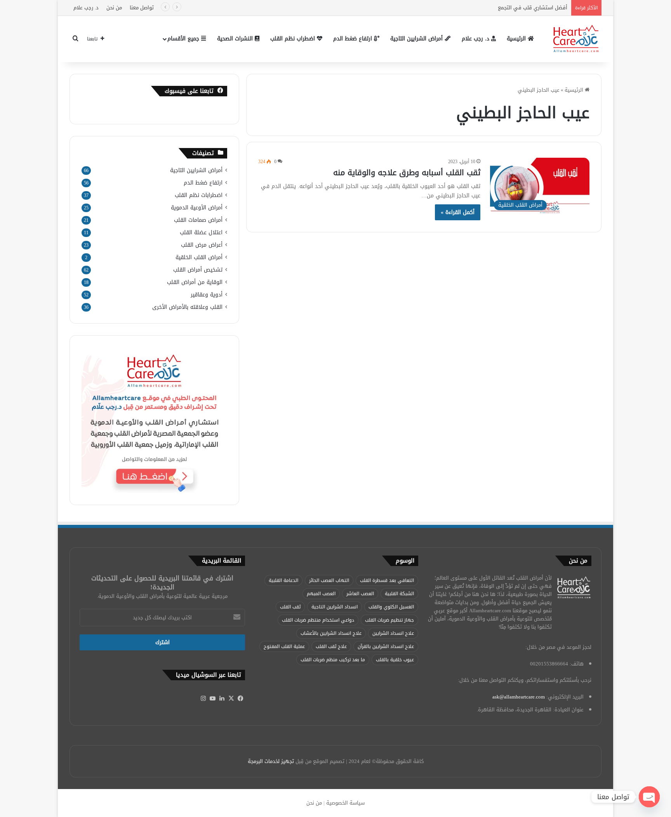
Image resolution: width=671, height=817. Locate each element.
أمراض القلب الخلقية (199, 257)
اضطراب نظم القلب (293, 38)
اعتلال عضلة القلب (201, 232)
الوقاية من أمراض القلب (195, 282)
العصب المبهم (321, 593)
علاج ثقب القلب (331, 646)
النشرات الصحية (236, 38)
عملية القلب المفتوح (284, 646)
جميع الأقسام (184, 38)
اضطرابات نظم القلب (199, 195)
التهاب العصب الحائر (329, 580)
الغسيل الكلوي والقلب (391, 607)
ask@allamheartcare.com (518, 697)
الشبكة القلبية (399, 593)
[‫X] (231, 698)
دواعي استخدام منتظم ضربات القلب (318, 620)
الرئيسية (517, 38)
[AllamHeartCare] (576, 38)
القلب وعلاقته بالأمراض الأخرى (187, 307)
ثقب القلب (290, 607)
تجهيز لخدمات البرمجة (271, 761)
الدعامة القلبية (283, 580)
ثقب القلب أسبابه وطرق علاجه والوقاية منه (406, 172)
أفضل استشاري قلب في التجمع (531, 7)
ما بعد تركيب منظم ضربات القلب (333, 659)
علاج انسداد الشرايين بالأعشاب (331, 633)
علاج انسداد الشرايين (393, 633)
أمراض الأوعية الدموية (197, 208)
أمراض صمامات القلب (198, 220)
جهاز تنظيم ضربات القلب (389, 620)
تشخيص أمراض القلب (198, 270)
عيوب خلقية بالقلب (395, 659)
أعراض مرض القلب (202, 245)
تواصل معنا (142, 7)
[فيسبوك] (240, 698)
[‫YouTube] (212, 698)
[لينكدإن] (221, 698)
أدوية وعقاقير (207, 295)
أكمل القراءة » (458, 212)
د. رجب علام (86, 7)
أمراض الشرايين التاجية (417, 38)
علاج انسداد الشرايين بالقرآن (386, 646)
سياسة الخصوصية (345, 803)
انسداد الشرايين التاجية (334, 607)
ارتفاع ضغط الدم (353, 38)
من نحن (114, 7)
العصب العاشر (360, 593)
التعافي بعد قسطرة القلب (387, 580)
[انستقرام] (203, 698)
